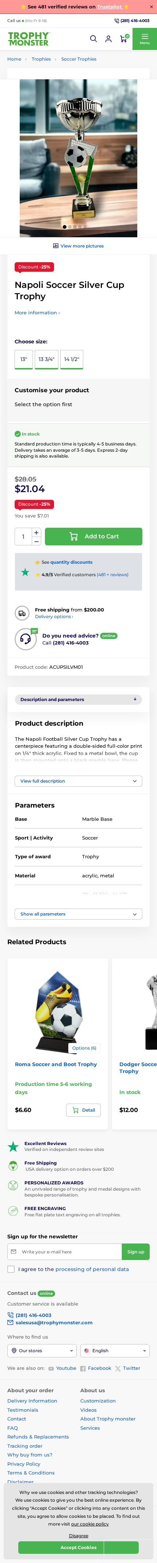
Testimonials (22, 1410)
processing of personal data (92, 1269)
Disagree (78, 1535)
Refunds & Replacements (38, 1437)
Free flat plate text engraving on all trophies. (72, 1214)
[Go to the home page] (29, 39)
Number (23, 536)
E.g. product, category (51, 66)
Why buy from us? (29, 1455)
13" (23, 359)
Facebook (99, 1368)
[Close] (151, 6)
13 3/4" (46, 359)
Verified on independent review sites (64, 1149)
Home (14, 59)
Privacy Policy (23, 1464)
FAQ (12, 1428)
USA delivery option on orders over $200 (69, 1169)
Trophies (41, 59)
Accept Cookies (78, 1547)
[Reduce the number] (36, 541)
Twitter (131, 1368)
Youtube (66, 1368)
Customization (98, 1401)
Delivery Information (32, 1401)
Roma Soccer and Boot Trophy (56, 1064)
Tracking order (24, 1446)
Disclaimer (20, 1482)
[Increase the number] (36, 532)
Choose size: (31, 341)
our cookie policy (90, 1524)
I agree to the (73, 1269)
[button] (94, 39)
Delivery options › (54, 616)
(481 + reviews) (113, 574)
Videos (88, 1410)
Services (90, 1428)
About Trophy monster (107, 1419)
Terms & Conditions (31, 1473)
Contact (16, 1419)
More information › (37, 312)
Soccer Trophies (78, 59)
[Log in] (108, 39)
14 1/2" (71, 359)
